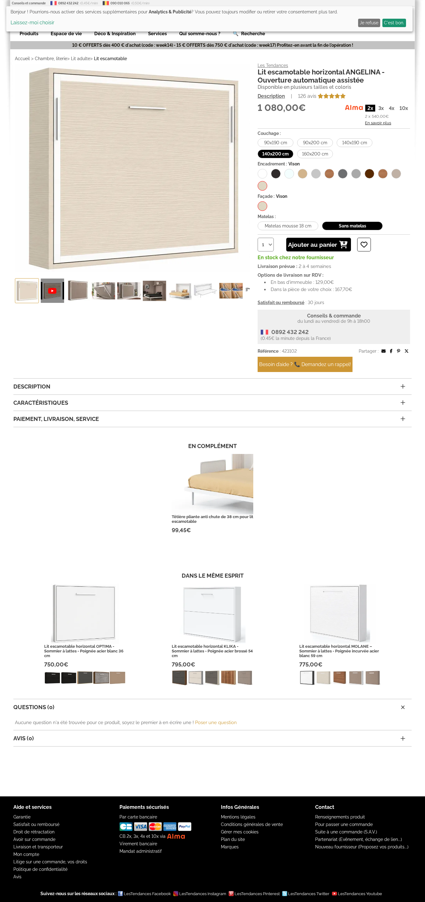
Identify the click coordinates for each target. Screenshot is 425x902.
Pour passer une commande (344, 824)
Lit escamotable (110, 58)
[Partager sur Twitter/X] (406, 351)
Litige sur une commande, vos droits (50, 861)
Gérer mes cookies (240, 831)
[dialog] (209, 18)
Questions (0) (33, 707)
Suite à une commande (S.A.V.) (346, 831)
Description (271, 96)
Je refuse (369, 22)
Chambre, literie (51, 58)
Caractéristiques (40, 402)
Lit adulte (80, 58)
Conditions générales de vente (252, 824)
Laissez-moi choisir (32, 23)
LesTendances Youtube (360, 893)
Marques (230, 846)
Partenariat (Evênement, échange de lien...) (358, 839)
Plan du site (233, 839)
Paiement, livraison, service (56, 419)
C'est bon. (394, 22)
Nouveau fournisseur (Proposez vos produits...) (362, 846)
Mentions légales (238, 816)
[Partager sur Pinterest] (398, 351)
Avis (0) (23, 738)
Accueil (22, 58)
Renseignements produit (340, 816)
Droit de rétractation (33, 831)
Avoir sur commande (34, 839)
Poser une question (216, 722)
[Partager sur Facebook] (391, 351)
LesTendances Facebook (147, 893)
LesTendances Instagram (202, 893)
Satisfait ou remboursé (36, 824)
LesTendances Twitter (308, 893)
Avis (17, 876)
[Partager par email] (383, 351)
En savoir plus (378, 122)
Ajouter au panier (312, 244)
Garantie (21, 816)
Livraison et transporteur (38, 846)
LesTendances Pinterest (257, 893)
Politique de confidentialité (40, 869)
